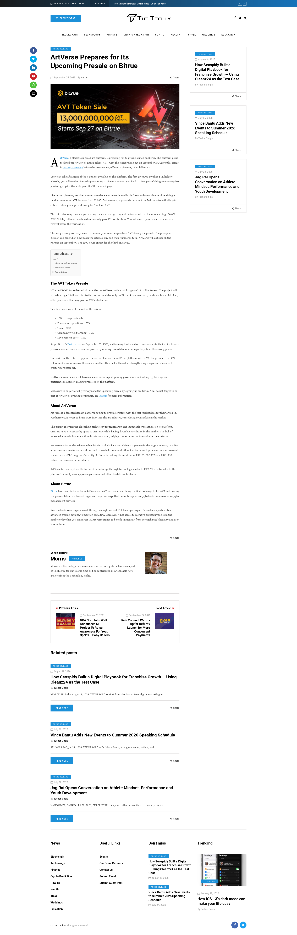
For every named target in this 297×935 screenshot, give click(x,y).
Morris (84, 77)
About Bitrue (61, 271)
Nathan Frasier (208, 909)
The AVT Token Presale (66, 263)
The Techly (59, 925)
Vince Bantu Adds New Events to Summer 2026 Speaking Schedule (215, 128)
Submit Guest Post (111, 883)
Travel (191, 34)
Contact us (106, 869)
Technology (92, 34)
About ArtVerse (62, 267)
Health (175, 34)
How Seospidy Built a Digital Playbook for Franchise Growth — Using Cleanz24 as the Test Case (217, 72)
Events (104, 856)
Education (228, 34)
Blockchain (70, 34)
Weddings (208, 34)
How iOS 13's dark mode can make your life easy (221, 901)
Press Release (60, 49)
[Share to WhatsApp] (33, 85)
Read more (62, 708)
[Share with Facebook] (33, 50)
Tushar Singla (205, 84)
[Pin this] (33, 76)
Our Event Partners (111, 863)
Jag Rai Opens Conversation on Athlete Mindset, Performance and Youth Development (217, 184)
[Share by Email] (33, 93)
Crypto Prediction (136, 34)
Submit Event (67, 18)
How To (159, 34)
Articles (77, 558)
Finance (112, 34)
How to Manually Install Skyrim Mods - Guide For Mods (140, 3)
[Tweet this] (33, 59)
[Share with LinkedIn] (33, 67)
